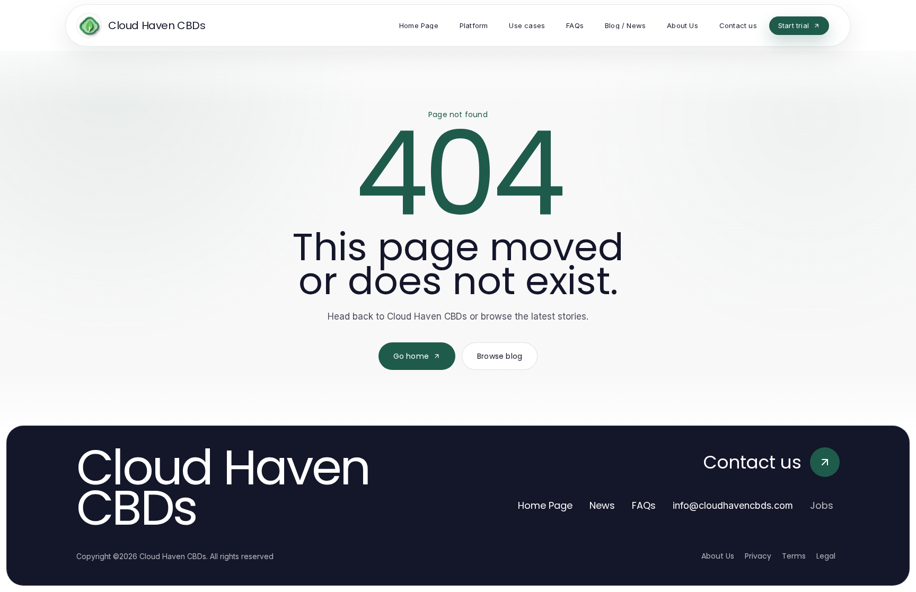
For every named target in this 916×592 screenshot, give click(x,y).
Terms (794, 556)
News (602, 505)
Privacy (758, 556)
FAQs (644, 505)
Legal (825, 556)
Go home (411, 356)
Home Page (545, 505)
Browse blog (499, 356)
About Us (717, 556)
